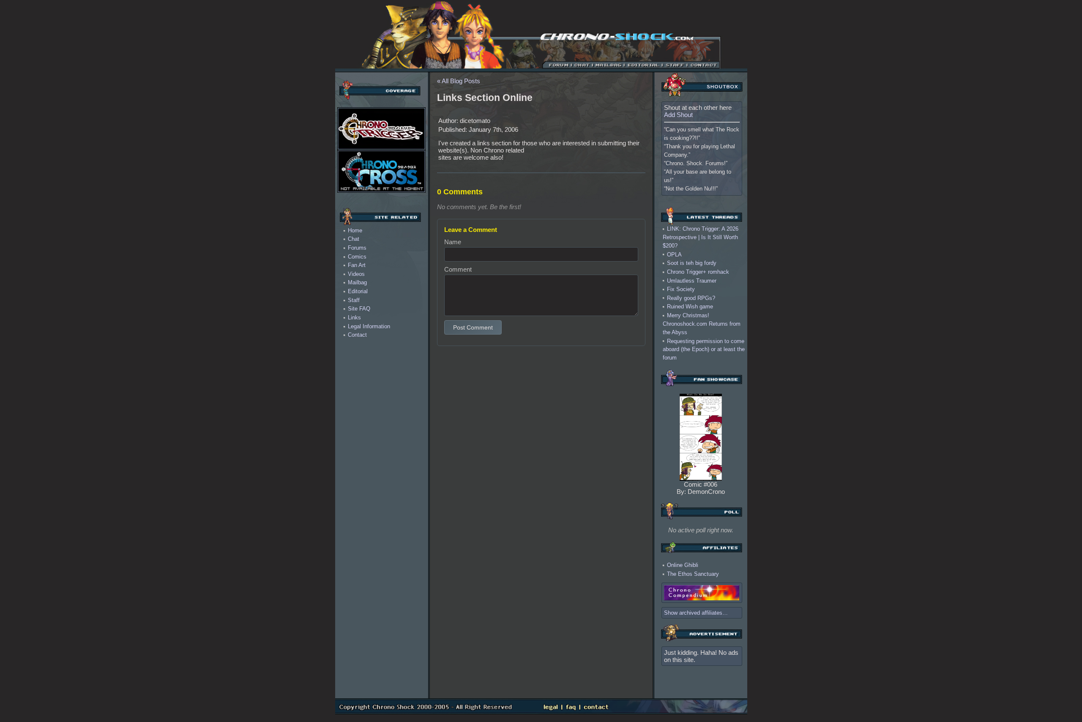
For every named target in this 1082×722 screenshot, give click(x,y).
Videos (356, 274)
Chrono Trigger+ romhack (698, 272)
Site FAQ (359, 308)
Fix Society (681, 289)
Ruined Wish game (690, 306)
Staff (354, 300)
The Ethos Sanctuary (693, 574)
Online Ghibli (682, 565)
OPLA (674, 254)
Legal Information (369, 326)
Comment (458, 269)
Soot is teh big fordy (691, 263)
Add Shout (678, 114)
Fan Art (357, 265)
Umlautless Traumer (691, 280)
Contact (357, 335)
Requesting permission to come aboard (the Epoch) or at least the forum (704, 349)
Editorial (358, 291)
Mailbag (357, 282)
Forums (357, 248)
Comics (357, 256)
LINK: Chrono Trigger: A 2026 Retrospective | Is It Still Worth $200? (700, 237)
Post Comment (473, 327)
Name (452, 241)
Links (354, 317)
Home (355, 230)
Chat (353, 239)
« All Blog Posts (458, 80)
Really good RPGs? (691, 297)
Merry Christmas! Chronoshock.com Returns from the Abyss (701, 323)
